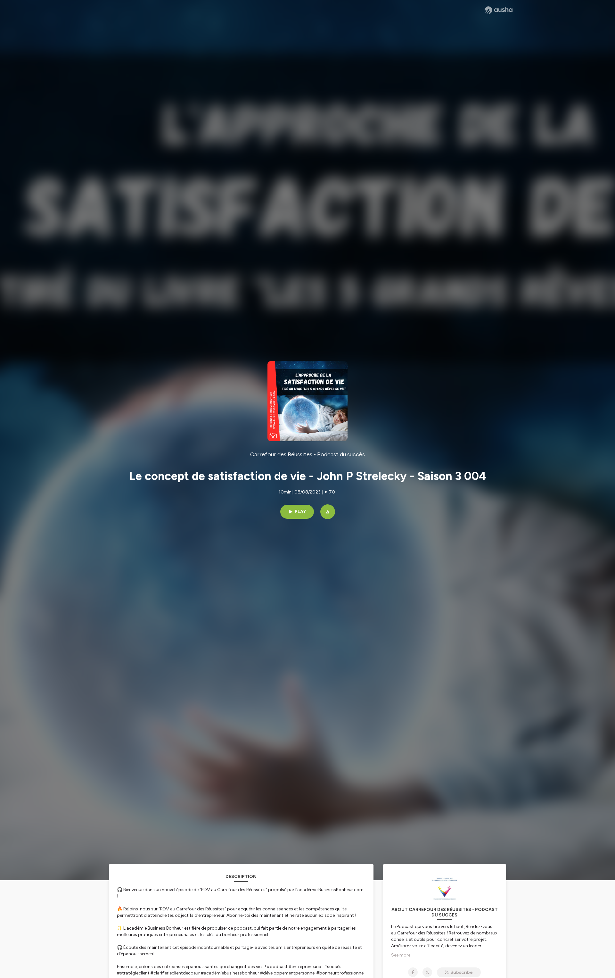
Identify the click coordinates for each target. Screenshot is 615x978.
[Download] (327, 511)
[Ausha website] (498, 10)
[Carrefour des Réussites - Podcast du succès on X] (427, 972)
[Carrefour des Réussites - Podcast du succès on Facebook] (413, 972)
